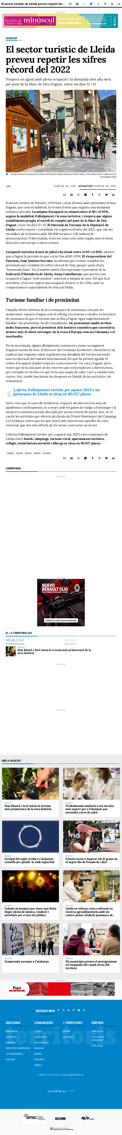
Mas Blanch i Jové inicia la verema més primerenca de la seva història (54, 651)
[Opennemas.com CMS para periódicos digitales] (61, 1091)
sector (28, 453)
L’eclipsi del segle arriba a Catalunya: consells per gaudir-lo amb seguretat (29, 860)
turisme (10, 453)
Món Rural (12, 1031)
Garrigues (40, 1037)
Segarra (39, 1048)
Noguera (39, 1059)
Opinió (66, 1031)
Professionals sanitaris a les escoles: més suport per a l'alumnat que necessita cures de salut (89, 809)
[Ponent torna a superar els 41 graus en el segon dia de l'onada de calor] (91, 836)
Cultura (10, 1059)
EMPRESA (11, 1042)
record (19, 453)
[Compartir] (84, 4)
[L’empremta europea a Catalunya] (30, 939)
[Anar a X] (63, 1010)
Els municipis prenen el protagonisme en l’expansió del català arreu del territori (91, 964)
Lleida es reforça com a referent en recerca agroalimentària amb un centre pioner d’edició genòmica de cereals (89, 913)
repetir (37, 453)
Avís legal (97, 1045)
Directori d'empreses (18, 1048)
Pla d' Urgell (41, 1042)
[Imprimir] (77, 4)
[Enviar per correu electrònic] (70, 4)
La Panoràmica (14, 1054)
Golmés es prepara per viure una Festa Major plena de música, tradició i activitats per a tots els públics (30, 912)
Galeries (68, 1037)
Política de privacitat (98, 1038)
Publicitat (97, 1031)
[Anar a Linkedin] (68, 1010)
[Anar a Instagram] (73, 1010)
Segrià (38, 1054)
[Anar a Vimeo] (78, 1010)
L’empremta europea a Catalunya (26, 961)
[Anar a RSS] (83, 1010)
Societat (11, 38)
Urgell (38, 1065)
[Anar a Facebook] (58, 1010)
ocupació (47, 453)
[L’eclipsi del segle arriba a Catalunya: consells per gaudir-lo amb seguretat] (30, 836)
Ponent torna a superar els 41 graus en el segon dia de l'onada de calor (91, 860)
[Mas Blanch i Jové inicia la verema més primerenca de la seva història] (11, 651)
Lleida (38, 1031)
